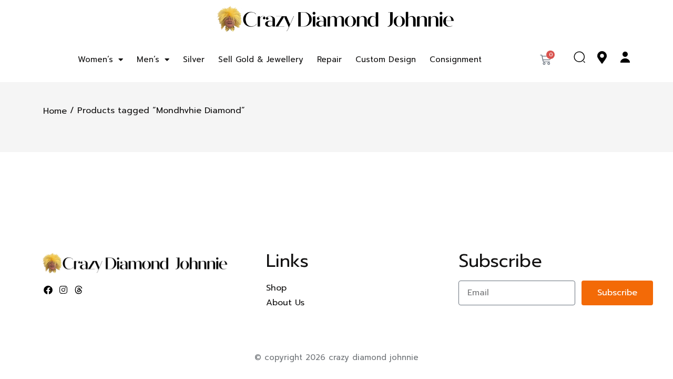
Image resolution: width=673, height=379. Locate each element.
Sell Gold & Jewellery (260, 59)
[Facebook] (48, 290)
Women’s (95, 59)
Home (55, 111)
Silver (194, 59)
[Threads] (79, 290)
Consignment (456, 59)
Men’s (148, 59)
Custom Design (385, 59)
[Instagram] (63, 290)
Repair (329, 59)
